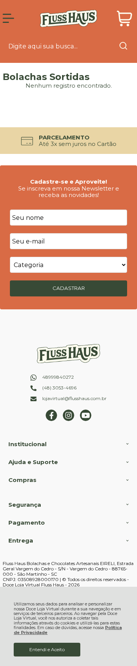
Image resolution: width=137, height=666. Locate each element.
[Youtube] (85, 419)
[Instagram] (68, 419)
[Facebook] (51, 419)
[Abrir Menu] (8, 18)
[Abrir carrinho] (124, 18)
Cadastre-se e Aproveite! (68, 181)
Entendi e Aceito (47, 649)
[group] (68, 140)
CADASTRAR (69, 288)
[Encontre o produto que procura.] (123, 46)
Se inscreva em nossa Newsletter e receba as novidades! (68, 192)
